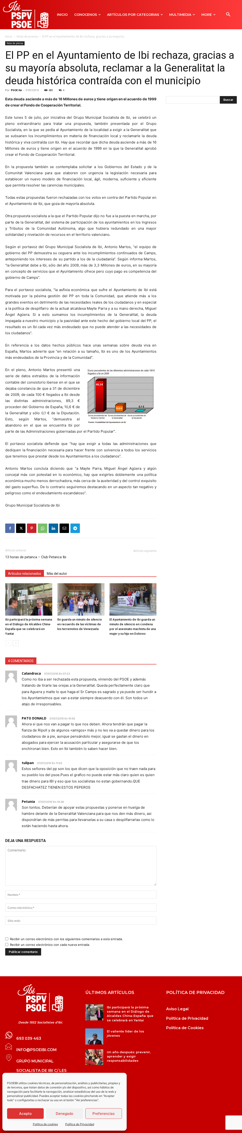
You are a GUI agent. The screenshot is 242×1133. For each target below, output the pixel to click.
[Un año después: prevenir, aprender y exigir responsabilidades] (94, 1057)
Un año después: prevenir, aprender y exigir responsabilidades (129, 1056)
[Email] (64, 528)
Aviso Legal (177, 1009)
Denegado (64, 1113)
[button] (228, 15)
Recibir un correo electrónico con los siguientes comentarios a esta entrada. (66, 939)
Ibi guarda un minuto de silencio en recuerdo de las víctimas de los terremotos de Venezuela (79, 624)
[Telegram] (75, 528)
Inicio (8, 36)
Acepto (25, 1113)
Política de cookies (45, 1124)
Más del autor (57, 573)
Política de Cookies (185, 1028)
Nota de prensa (27, 36)
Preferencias (103, 1113)
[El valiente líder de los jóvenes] (94, 1036)
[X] (21, 528)
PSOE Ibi (16, 90)
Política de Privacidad (79, 1124)
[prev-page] (8, 643)
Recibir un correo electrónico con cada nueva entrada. (50, 945)
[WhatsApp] (42, 528)
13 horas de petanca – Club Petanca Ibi (35, 557)
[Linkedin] (53, 528)
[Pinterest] (31, 528)
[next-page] (16, 643)
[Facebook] (10, 528)
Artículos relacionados (24, 573)
